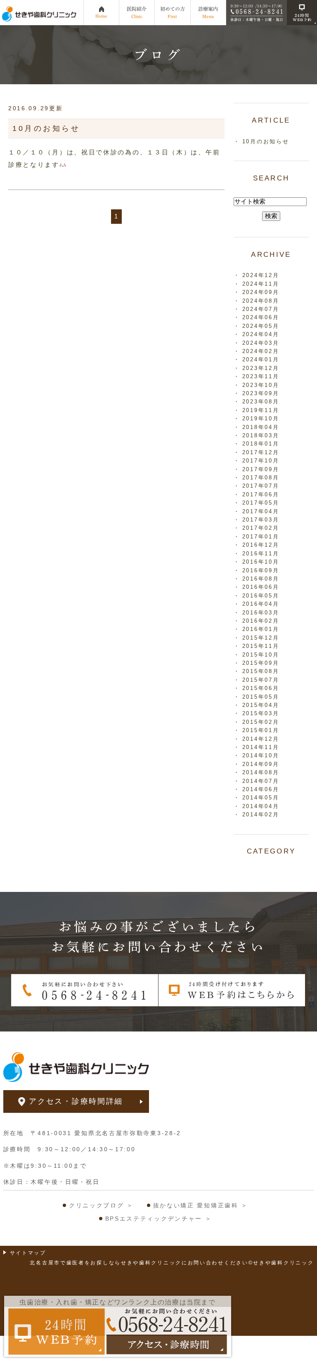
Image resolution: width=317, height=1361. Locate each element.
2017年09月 (260, 469)
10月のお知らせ (46, 128)
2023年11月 (260, 376)
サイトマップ (28, 1253)
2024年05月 (260, 326)
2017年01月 (260, 536)
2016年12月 (260, 545)
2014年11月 (260, 747)
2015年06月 (260, 688)
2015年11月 (260, 646)
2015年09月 (260, 663)
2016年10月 (260, 562)
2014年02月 (260, 814)
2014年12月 (260, 739)
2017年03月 (260, 520)
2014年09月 (260, 764)
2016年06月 (260, 587)
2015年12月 (260, 638)
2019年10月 (260, 418)
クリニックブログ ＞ (101, 1205)
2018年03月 (260, 435)
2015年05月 (260, 697)
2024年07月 (260, 309)
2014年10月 (260, 755)
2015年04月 (260, 705)
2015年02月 (260, 722)
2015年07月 (260, 680)
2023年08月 (260, 401)
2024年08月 (260, 301)
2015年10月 (260, 655)
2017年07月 (260, 486)
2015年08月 (260, 671)
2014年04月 (260, 806)
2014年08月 (260, 772)
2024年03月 (260, 343)
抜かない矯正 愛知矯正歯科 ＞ (200, 1205)
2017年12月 (260, 452)
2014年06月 (260, 789)
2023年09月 (260, 393)
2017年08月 (260, 477)
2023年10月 (260, 385)
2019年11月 (260, 410)
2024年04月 (260, 334)
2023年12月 (260, 368)
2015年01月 (260, 730)
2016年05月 (260, 596)
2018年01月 (260, 444)
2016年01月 (260, 629)
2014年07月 (260, 781)
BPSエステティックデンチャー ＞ (158, 1218)
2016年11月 (260, 553)
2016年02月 (260, 621)
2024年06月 (260, 317)
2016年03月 (260, 612)
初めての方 (172, 12)
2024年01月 (260, 359)
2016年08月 (260, 579)
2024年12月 (260, 275)
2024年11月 (260, 284)
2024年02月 (260, 351)
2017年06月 (260, 494)
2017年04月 (260, 511)
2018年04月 (260, 427)
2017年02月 (260, 528)
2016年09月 (260, 570)
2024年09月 (260, 292)
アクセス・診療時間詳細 (76, 1101)
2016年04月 (260, 604)
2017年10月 (260, 461)
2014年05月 (260, 797)
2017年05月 (260, 503)
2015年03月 (260, 713)
